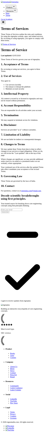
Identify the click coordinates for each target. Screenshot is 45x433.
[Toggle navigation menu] (3, 22)
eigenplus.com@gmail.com (31, 191)
